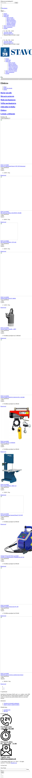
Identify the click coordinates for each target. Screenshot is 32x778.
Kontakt (5, 28)
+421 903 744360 (8, 32)
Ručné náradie (10, 17)
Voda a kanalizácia (8, 27)
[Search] (1, 76)
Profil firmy (6, 15)
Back (2, 11)
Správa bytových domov (9, 25)
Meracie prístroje (10, 19)
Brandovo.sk (14, 762)
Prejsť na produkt (5, 164)
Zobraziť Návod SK (5, 555)
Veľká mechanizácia (11, 21)
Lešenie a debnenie (11, 23)
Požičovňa (6, 16)
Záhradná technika (11, 24)
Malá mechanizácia (11, 20)
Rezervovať (3, 175)
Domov (5, 13)
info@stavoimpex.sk (8, 33)
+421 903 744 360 (7, 729)
